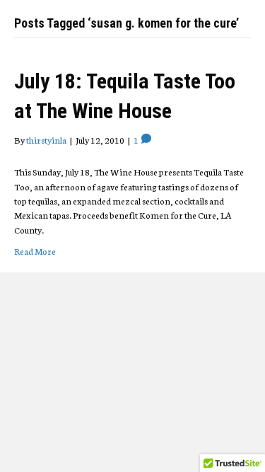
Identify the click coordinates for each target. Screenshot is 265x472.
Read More (35, 251)
